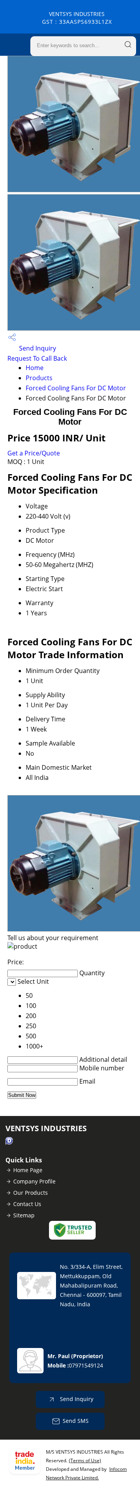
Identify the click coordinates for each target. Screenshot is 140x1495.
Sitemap (24, 1215)
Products (39, 378)
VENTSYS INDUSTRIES (77, 17)
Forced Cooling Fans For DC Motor (76, 388)
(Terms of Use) (85, 1460)
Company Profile (34, 1181)
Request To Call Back (37, 358)
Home (35, 367)
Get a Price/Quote (33, 453)
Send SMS (76, 1420)
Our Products (30, 1192)
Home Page (27, 1170)
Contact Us (27, 1204)
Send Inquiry (37, 348)
